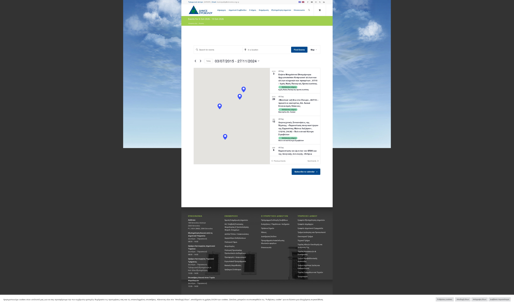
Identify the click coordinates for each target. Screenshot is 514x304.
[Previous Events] (195, 61)
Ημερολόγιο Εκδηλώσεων (235, 238)
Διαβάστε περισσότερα (499, 299)
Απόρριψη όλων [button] (479, 299)
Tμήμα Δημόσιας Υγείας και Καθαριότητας (309, 266)
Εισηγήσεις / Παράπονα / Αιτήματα (275, 224)
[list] (295, 112)
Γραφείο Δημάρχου (305, 224)
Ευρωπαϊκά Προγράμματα (235, 261)
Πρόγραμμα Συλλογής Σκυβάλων (274, 220)
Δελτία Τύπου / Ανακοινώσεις (237, 234)
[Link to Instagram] (316, 2)
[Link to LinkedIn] (324, 2)
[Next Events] (200, 61)
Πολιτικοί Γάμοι (231, 242)
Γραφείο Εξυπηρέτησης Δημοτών (311, 220)
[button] (243, 89)
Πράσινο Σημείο (267, 228)
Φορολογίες (230, 246)
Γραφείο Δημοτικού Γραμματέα (310, 228)
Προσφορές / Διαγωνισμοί (235, 257)
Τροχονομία (302, 276)
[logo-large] (200, 10)
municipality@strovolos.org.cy (228, 2)
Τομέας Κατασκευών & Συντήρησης (307, 252)
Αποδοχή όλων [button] (463, 299)
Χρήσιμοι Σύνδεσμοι (233, 269)
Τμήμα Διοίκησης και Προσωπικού (312, 232)
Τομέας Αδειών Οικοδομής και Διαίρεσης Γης (310, 245)
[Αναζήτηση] (309, 10)
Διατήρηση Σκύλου (269, 236)
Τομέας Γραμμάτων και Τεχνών (310, 272)
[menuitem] (222, 10)
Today (208, 61)
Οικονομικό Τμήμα (305, 236)
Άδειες (264, 232)
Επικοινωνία (266, 247)
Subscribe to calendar (304, 171)
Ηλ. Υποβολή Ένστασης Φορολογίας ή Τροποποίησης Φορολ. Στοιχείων (237, 227)
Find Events (299, 49)
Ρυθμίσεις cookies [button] (444, 299)
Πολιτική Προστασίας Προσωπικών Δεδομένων (235, 251)
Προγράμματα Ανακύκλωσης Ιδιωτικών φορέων (272, 241)
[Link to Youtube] (312, 2)
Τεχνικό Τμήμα (304, 240)
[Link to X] (320, 2)
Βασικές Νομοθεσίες (233, 265)
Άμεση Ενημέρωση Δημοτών (236, 220)
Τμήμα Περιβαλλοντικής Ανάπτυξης (307, 259)
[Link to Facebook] (308, 2)
